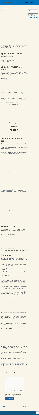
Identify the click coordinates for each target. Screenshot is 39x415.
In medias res (16, 260)
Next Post (24, 406)
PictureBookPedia (4, 363)
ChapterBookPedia (20, 363)
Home (17, 2)
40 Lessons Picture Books (33, 17)
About (32, 2)
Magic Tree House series (6, 99)
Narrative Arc (9, 259)
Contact (36, 2)
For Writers (21, 2)
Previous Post (4, 406)
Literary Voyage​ (27, 2)
